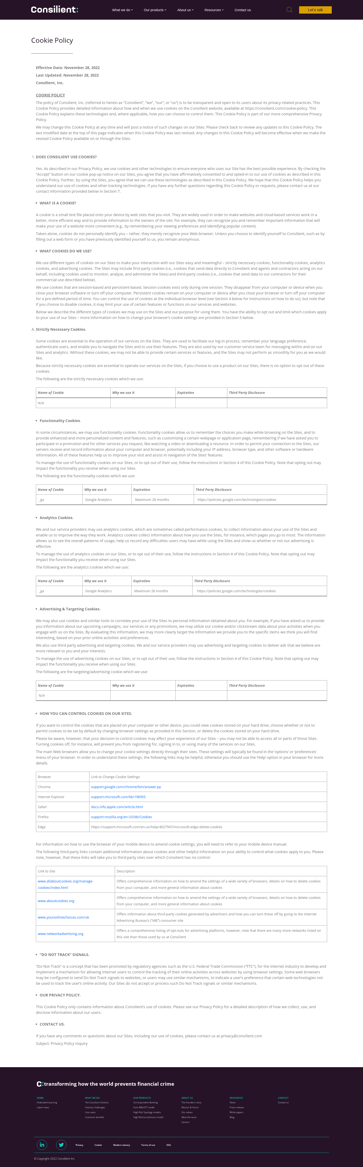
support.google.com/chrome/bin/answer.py (126, 786)
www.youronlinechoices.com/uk (63, 917)
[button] (132, 10)
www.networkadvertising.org (60, 933)
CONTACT (283, 1097)
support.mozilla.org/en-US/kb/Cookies (121, 817)
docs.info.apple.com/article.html (117, 807)
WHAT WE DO (92, 1097)
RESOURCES (236, 1097)
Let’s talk (315, 10)
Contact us (243, 10)
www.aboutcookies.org (56, 901)
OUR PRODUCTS (142, 1097)
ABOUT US (187, 1097)
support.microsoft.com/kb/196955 (118, 797)
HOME (40, 1097)
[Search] (289, 10)
